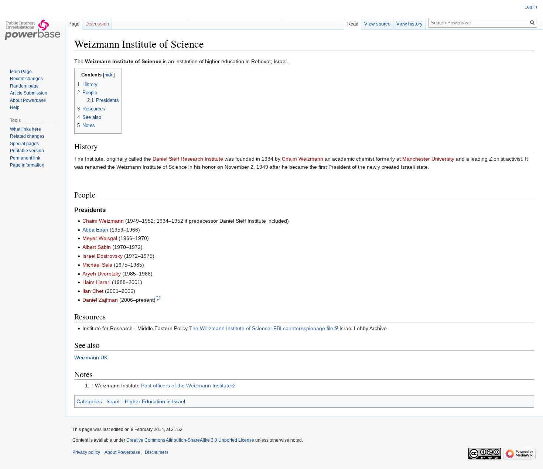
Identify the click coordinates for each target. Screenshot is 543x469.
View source (377, 24)
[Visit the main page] (32, 29)
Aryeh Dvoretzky (101, 274)
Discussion (97, 24)
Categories (89, 401)
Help (15, 107)
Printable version (27, 150)
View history (409, 24)
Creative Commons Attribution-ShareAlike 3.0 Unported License (190, 440)
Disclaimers (156, 452)
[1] (158, 297)
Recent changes (26, 78)
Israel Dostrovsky (102, 256)
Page (73, 24)
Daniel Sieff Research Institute (188, 159)
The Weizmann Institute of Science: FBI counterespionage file (261, 328)
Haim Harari (96, 282)
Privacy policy (86, 452)
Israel (112, 401)
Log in (531, 7)
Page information (27, 165)
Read (352, 24)
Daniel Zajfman (100, 300)
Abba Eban (95, 230)
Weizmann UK (90, 357)
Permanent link (25, 158)
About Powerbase (28, 100)
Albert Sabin (96, 247)
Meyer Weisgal (99, 238)
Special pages (24, 143)
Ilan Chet (92, 291)
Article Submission (28, 93)
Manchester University (428, 159)
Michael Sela (97, 265)
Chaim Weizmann (302, 159)
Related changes (27, 136)
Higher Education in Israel (155, 401)
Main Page (21, 71)
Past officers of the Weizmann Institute (186, 385)
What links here (25, 129)
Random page (24, 86)
